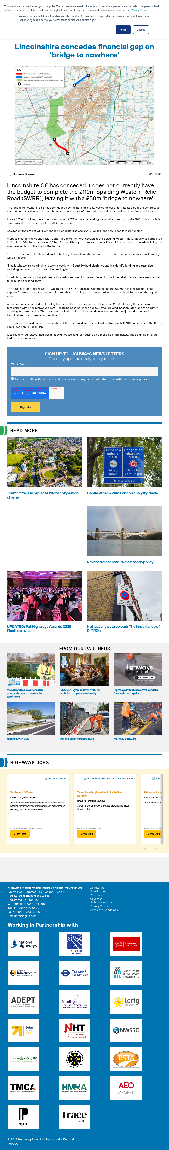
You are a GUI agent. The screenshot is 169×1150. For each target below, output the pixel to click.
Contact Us (97, 888)
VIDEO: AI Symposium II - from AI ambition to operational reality (80, 691)
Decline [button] (141, 29)
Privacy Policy (139, 10)
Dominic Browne (24, 174)
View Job (20, 834)
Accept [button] (123, 29)
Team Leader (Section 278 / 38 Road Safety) (100, 794)
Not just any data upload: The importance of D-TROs (123, 629)
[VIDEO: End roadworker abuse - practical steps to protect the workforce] (31, 669)
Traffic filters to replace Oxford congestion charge (43, 495)
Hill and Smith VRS (18, 739)
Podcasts (96, 895)
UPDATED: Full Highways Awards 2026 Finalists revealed (39, 629)
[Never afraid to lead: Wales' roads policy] (124, 531)
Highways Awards (101, 903)
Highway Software (125, 739)
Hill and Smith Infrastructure (77, 739)
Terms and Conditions (104, 910)
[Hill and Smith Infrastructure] (84, 718)
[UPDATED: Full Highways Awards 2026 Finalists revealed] (44, 596)
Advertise (96, 899)
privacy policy (137, 379)
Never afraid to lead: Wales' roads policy (120, 562)
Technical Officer (21, 793)
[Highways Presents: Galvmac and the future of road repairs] (138, 669)
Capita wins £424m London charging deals (122, 493)
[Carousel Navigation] (152, 848)
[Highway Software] (138, 718)
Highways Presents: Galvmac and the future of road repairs (136, 691)
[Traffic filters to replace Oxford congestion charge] (44, 462)
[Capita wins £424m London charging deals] (124, 462)
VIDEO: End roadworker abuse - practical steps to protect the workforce (26, 693)
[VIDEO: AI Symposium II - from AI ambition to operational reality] (84, 669)
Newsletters (98, 891)
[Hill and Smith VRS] (31, 718)
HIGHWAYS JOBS (29, 763)
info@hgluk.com (25, 916)
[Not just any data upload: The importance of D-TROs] (124, 596)
